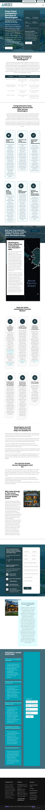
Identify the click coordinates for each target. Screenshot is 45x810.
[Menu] (42, 4)
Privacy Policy (7, 806)
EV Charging (32, 788)
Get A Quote (40, 1)
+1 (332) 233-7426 (13, 581)
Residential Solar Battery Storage (34, 786)
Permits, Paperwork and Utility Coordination (35, 327)
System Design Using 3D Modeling (22, 327)
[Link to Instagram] (37, 808)
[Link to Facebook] (36, 808)
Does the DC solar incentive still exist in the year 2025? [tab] (13, 682)
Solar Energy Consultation (35, 382)
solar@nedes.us (20, 800)
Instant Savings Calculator (29, 1)
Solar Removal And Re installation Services (33, 793)
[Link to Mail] (32, 808)
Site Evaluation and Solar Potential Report (10, 328)
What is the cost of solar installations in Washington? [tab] (13, 659)
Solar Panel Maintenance (34, 790)
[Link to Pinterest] (39, 808)
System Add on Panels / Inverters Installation (33, 798)
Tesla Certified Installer (33, 795)
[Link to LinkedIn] (34, 808)
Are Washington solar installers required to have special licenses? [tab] (12, 727)
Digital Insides (33, 806)
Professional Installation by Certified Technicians (10, 383)
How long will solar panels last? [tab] (12, 747)
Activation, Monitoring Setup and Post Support (22, 383)
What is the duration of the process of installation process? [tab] (13, 703)
